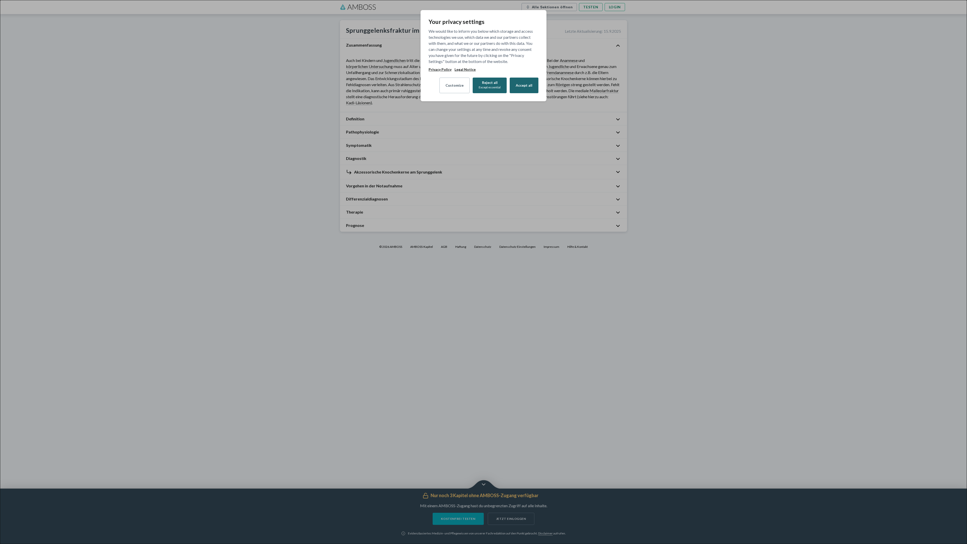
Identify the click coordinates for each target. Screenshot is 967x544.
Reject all (490, 84)
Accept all (524, 85)
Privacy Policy (440, 69)
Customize (454, 85)
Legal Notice (465, 69)
